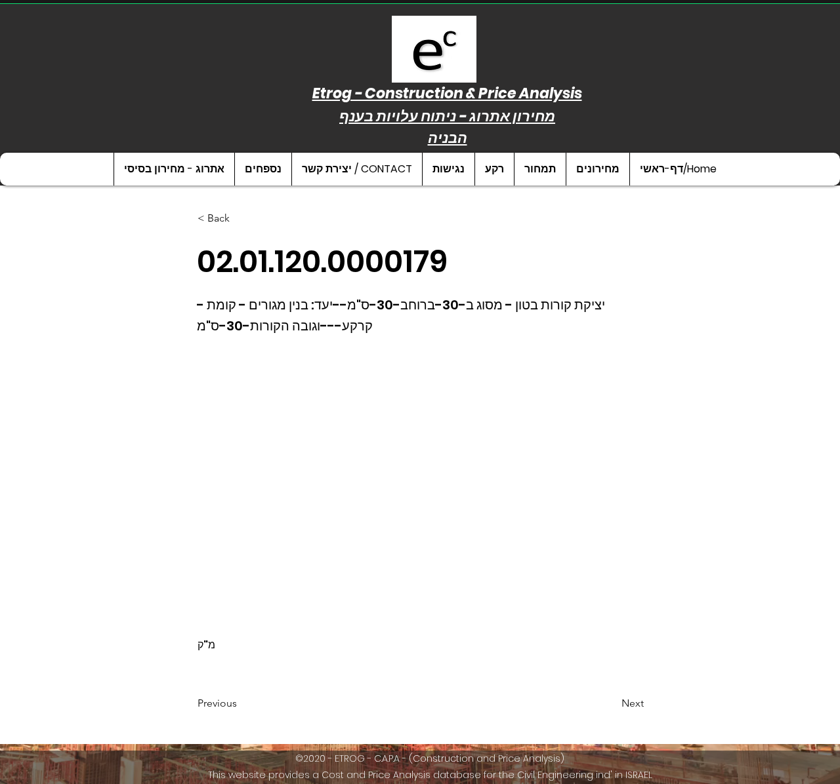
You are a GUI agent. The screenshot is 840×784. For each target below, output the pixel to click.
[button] (597, 169)
